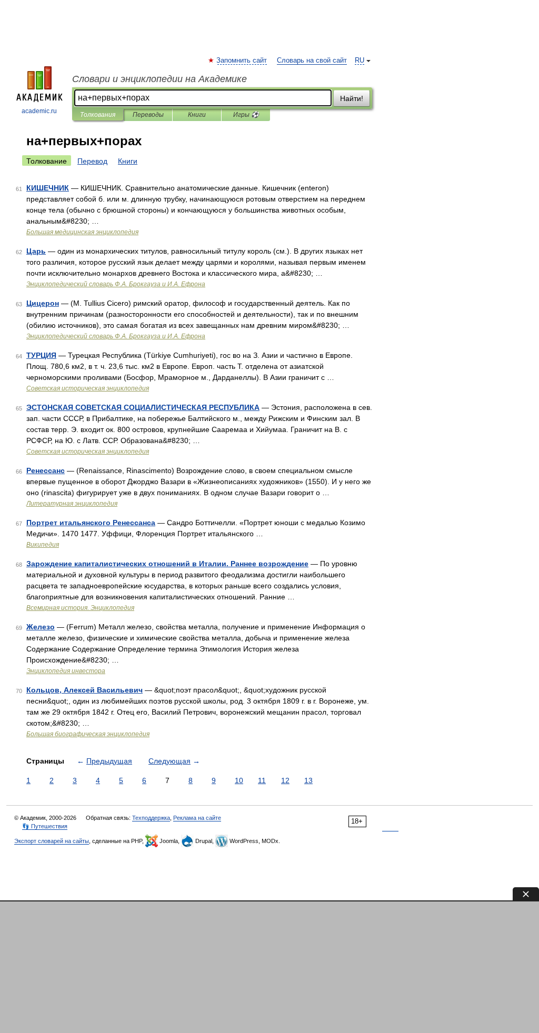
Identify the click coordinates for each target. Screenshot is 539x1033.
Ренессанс (45, 470)
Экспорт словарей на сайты (51, 841)
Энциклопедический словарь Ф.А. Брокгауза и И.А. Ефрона (115, 284)
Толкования (97, 114)
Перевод (92, 161)
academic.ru (39, 111)
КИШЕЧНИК (47, 188)
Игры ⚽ (246, 114)
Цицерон (42, 303)
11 (262, 780)
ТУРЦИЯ (41, 355)
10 (239, 780)
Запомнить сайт (242, 60)
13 (308, 780)
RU (359, 60)
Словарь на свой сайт (312, 60)
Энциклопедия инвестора (65, 671)
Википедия (42, 544)
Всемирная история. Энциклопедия (80, 607)
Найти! (351, 98)
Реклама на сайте (197, 818)
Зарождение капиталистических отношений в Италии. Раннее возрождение (167, 563)
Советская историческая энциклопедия (87, 388)
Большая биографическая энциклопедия (87, 734)
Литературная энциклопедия (71, 503)
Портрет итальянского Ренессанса (90, 522)
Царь (36, 251)
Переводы (148, 114)
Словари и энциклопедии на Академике (159, 79)
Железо (40, 627)
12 (285, 780)
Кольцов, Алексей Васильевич (84, 690)
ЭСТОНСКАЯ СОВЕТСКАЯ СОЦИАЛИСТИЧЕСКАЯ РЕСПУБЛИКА (142, 407)
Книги (197, 114)
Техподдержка (151, 818)
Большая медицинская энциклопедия (82, 232)
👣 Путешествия (44, 826)
